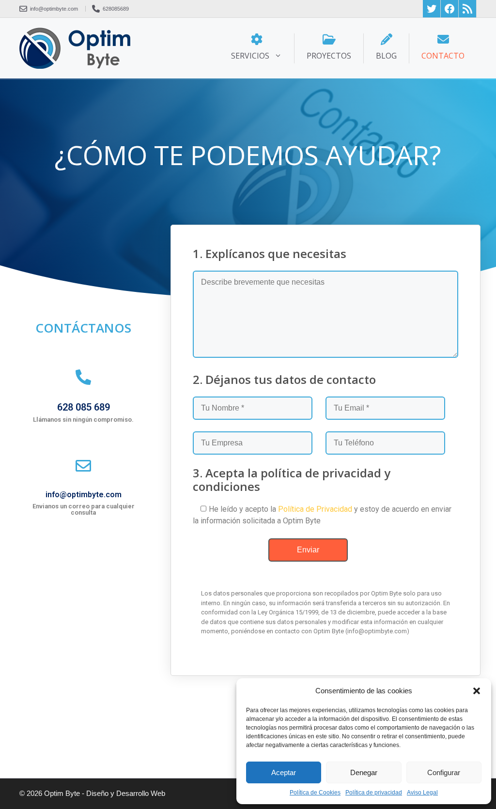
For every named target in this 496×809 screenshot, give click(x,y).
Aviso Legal (422, 792)
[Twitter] (431, 8)
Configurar (443, 772)
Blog (386, 55)
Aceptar (283, 772)
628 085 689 (83, 407)
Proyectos (329, 55)
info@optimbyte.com (84, 494)
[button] (476, 691)
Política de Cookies (315, 792)
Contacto (443, 55)
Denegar (363, 772)
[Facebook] (449, 8)
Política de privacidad (373, 792)
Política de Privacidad (315, 509)
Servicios (250, 55)
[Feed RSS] (467, 8)
